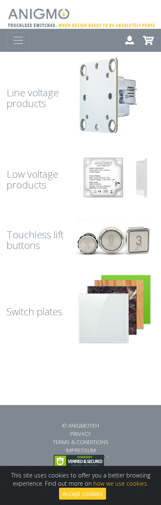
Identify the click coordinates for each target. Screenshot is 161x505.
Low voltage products (32, 179)
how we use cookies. (120, 483)
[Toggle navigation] (18, 40)
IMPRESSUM (81, 450)
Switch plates (34, 311)
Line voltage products (33, 98)
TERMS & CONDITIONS (81, 442)
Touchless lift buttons (35, 240)
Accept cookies (82, 494)
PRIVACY (80, 434)
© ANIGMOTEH (80, 425)
